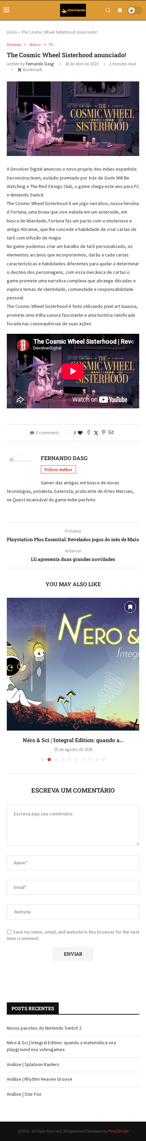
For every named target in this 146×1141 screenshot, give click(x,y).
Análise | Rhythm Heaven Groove (39, 1079)
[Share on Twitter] (96, 433)
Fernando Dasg (40, 64)
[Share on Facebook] (88, 433)
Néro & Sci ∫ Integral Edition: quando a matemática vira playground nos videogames (61, 1046)
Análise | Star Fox (24, 1094)
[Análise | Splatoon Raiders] (73, 664)
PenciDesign (118, 1131)
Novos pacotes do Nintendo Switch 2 (44, 1028)
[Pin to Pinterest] (103, 433)
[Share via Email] (111, 433)
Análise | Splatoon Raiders (73, 740)
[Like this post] (80, 433)
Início (12, 32)
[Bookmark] (119, 10)
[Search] (108, 10)
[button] (12, 679)
